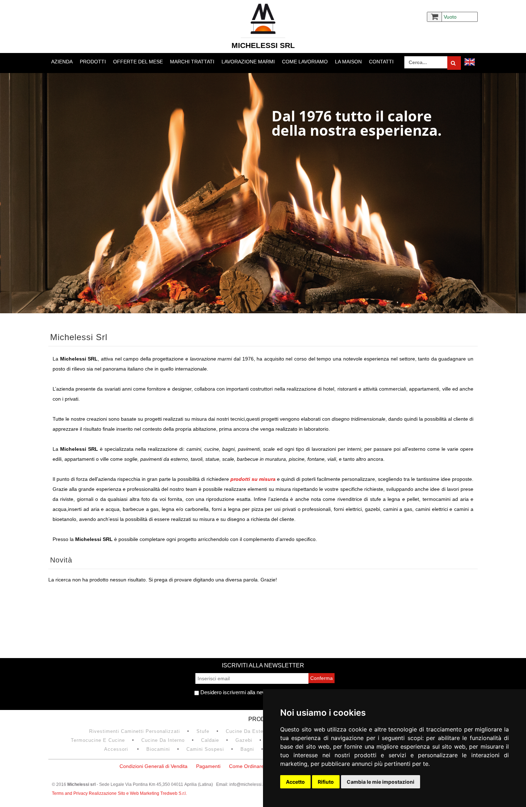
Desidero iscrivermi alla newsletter (240, 692)
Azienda (62, 61)
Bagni (247, 749)
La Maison (348, 61)
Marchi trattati (192, 61)
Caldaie (210, 740)
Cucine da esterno (248, 731)
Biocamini (158, 749)
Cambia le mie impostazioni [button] (380, 782)
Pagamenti (208, 766)
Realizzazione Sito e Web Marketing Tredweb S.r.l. (138, 793)
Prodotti (93, 61)
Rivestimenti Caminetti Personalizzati (134, 731)
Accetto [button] (295, 782)
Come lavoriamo (305, 61)
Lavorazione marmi (248, 61)
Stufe (202, 731)
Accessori (117, 749)
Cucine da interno (163, 740)
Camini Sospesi (205, 749)
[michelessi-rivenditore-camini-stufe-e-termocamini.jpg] (263, 193)
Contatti (381, 61)
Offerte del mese (138, 61)
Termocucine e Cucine (98, 740)
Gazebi (243, 740)
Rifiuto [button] (326, 782)
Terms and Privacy (70, 793)
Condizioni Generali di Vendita (153, 766)
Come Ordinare (246, 766)
